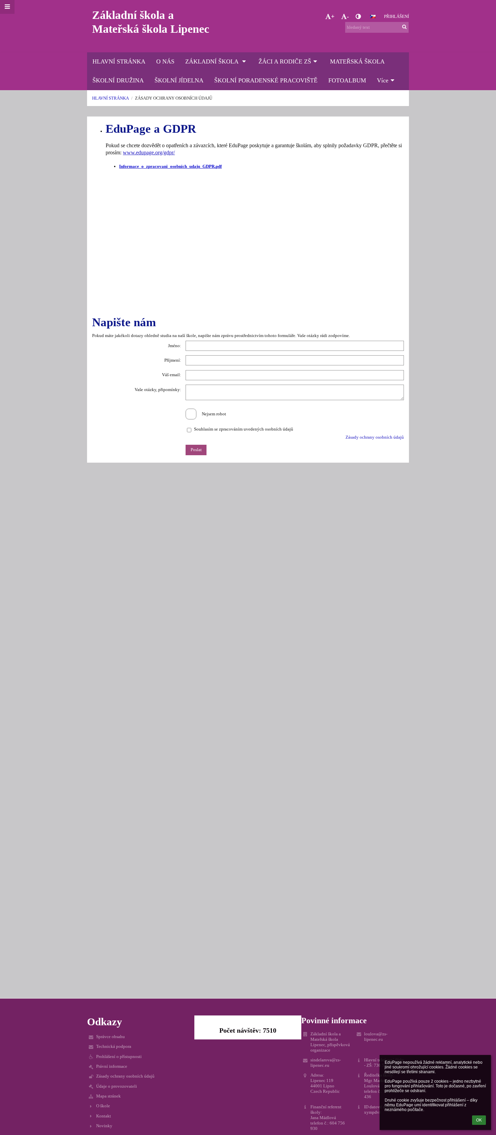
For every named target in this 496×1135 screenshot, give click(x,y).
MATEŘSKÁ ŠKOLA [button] (357, 61)
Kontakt (103, 1115)
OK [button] (479, 1120)
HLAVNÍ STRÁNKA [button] (118, 61)
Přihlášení (396, 16)
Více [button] (382, 80)
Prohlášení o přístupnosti (119, 1056)
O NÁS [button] (165, 61)
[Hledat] (404, 27)
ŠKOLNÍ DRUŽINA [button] (118, 80)
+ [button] (332, 16)
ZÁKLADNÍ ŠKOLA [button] (212, 61)
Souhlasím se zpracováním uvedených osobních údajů (243, 429)
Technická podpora (113, 1046)
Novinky (104, 1125)
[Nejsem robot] (248, 408)
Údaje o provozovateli (116, 1086)
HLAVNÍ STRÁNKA (110, 98)
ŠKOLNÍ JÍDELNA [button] (179, 80)
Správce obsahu (110, 1036)
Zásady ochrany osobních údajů (173, 98)
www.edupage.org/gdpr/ (149, 152)
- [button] (348, 16)
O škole (103, 1105)
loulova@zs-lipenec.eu (375, 1036)
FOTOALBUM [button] (347, 80)
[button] (358, 16)
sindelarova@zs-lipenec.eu (325, 1062)
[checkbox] (191, 414)
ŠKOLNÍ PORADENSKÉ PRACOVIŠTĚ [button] (266, 80)
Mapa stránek (108, 1096)
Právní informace (111, 1066)
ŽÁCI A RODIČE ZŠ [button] (284, 61)
